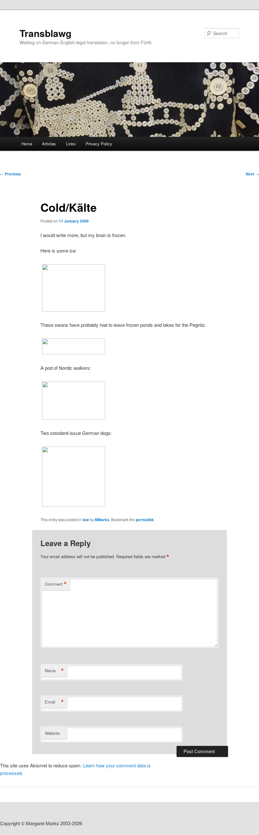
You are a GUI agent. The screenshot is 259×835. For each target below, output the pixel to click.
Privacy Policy (99, 144)
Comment (56, 584)
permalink (145, 519)
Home (26, 144)
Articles (49, 144)
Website (52, 733)
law (86, 519)
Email (54, 702)
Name (54, 671)
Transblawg (45, 33)
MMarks (102, 519)
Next (252, 174)
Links (71, 144)
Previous (10, 174)
